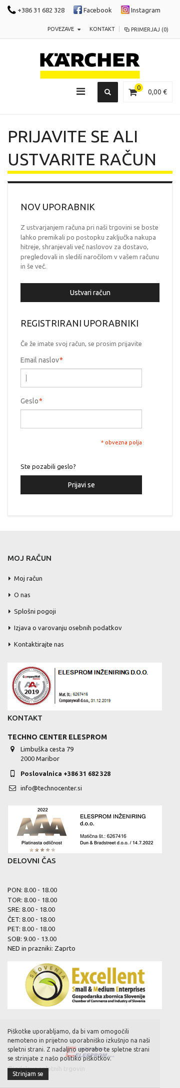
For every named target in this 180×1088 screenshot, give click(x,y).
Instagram (145, 9)
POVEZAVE (61, 29)
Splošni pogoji (35, 611)
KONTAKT (102, 29)
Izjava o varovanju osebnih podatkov (68, 627)
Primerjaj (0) (149, 29)
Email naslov (39, 360)
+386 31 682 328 (40, 9)
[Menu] (80, 91)
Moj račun (28, 578)
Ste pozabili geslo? (48, 466)
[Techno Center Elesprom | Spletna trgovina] (90, 66)
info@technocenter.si (51, 787)
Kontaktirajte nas (39, 644)
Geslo (29, 400)
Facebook (97, 9)
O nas (22, 594)
